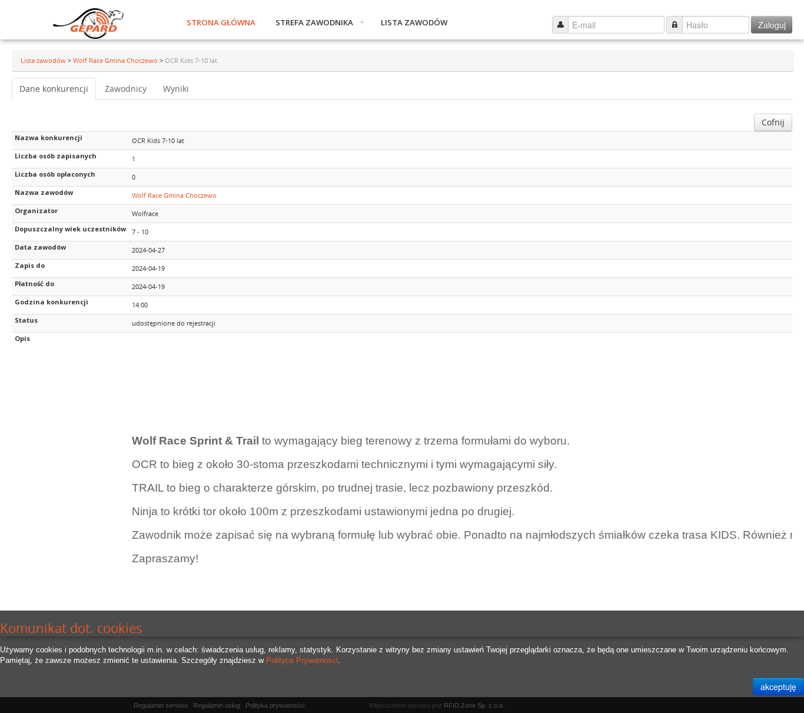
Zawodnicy (126, 88)
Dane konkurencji (53, 88)
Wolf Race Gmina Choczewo (116, 60)
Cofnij (773, 122)
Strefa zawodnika (314, 22)
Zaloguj (772, 25)
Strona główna (221, 22)
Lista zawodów (414, 22)
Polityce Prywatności (302, 660)
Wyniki (176, 88)
